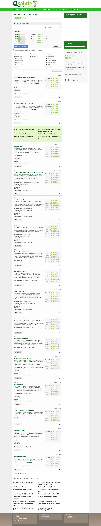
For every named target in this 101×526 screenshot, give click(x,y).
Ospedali (36, 9)
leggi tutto (37, 83)
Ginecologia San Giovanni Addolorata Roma (74, 67)
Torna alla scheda (56, 46)
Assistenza (33, 38)
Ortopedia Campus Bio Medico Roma (24, 501)
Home (16, 9)
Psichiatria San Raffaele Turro (47, 501)
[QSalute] (25, 7)
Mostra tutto (16, 66)
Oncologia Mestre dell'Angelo (26, 14)
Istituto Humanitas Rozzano (22, 134)
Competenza (34, 36)
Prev (66, 80)
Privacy (69, 519)
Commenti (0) (18, 97)
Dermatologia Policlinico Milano (47, 496)
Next (68, 80)
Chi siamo (70, 514)
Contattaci (70, 516)
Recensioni (74, 9)
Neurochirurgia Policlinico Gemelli (23, 494)
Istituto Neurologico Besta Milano (24, 129)
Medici (43, 514)
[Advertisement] (75, 29)
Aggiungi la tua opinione (21, 46)
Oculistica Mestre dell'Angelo (46, 134)
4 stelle (16, 36)
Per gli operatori (45, 516)
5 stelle (16, 34)
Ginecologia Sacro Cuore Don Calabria (49, 494)
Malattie (47, 9)
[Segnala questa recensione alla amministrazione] (59, 97)
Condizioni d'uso (71, 517)
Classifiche (60, 9)
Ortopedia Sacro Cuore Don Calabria (49, 503)
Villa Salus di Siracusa (69, 55)
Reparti (25, 9)
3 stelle (16, 38)
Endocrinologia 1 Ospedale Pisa (23, 136)
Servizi (32, 43)
